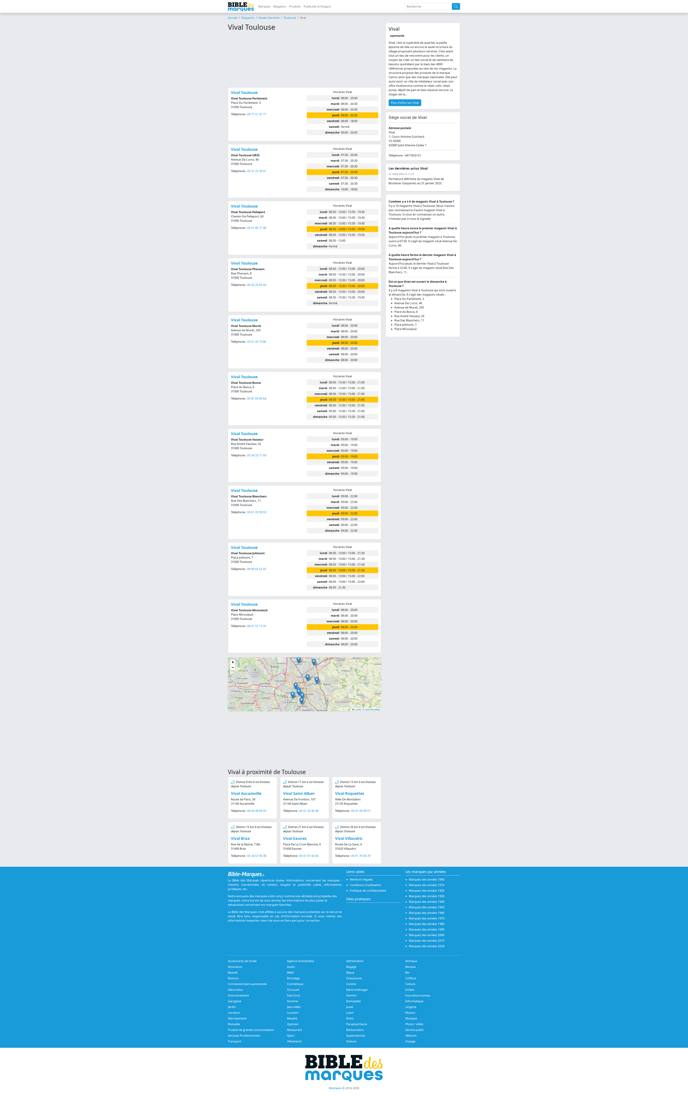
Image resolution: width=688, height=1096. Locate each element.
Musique (411, 1018)
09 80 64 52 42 (256, 569)
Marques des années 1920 (426, 891)
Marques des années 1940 (426, 902)
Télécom (411, 1036)
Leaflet (357, 709)
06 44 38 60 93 (256, 811)
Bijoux (350, 972)
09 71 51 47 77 (256, 114)
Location (293, 1013)
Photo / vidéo (414, 1024)
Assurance (235, 967)
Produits (295, 6)
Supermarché (355, 1036)
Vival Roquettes (349, 793)
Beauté (232, 972)
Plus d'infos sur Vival (405, 103)
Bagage (351, 967)
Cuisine (351, 984)
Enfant (409, 990)
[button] (299, 692)
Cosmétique (295, 984)
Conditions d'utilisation (365, 885)
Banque (410, 967)
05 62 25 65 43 (256, 285)
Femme (351, 995)
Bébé (290, 972)
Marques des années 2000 (426, 935)
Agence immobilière (300, 961)
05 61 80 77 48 (256, 228)
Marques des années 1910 (426, 885)
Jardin (232, 1007)
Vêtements (294, 1041)
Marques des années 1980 (426, 924)
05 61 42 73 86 (256, 342)
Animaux (411, 961)
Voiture (351, 1041)
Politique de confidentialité (368, 891)
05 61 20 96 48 (308, 811)
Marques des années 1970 (426, 918)
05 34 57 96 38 (256, 856)
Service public (414, 1030)
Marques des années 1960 (426, 913)
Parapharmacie (356, 1024)
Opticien (292, 1024)
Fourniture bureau (417, 995)
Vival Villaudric (349, 838)
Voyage (410, 1041)
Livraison (234, 1013)
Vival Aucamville (246, 793)
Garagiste (234, 1001)
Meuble (292, 1018)
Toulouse (289, 18)
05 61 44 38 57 (360, 811)
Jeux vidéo (294, 1007)
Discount (293, 990)
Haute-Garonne (269, 18)
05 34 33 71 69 (256, 455)
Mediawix (335, 1088)
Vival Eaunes (295, 838)
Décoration (235, 990)
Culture (410, 984)
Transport (234, 1041)
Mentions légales (361, 879)
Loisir (349, 1013)
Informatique (414, 1001)
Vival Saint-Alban (299, 793)
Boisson (233, 978)
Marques (264, 6)
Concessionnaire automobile (247, 984)
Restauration (355, 1030)
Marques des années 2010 (426, 941)
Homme (292, 1001)
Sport (291, 1036)
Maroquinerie (237, 1018)
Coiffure (410, 978)
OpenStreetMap (372, 709)
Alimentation (355, 961)
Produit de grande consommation (251, 1030)
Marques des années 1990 (426, 929)
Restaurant (294, 1030)
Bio (407, 972)
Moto (349, 1018)
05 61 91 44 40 (308, 856)
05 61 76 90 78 (360, 856)
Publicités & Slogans (317, 6)
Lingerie (410, 1007)
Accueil (232, 18)
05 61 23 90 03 (256, 512)
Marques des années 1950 (426, 907)
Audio (291, 967)
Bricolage (293, 978)
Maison (410, 1013)
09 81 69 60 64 (256, 398)
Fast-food (293, 995)
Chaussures (354, 978)
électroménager (357, 990)
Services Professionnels (244, 1036)
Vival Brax (240, 838)
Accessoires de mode (242, 961)
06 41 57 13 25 (256, 626)
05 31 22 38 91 (256, 171)
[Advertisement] (304, 59)
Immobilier (353, 1001)
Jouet (349, 1007)
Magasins (279, 6)
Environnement (238, 995)
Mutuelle (234, 1024)
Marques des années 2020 (426, 946)
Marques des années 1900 (426, 879)
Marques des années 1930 (426, 896)
